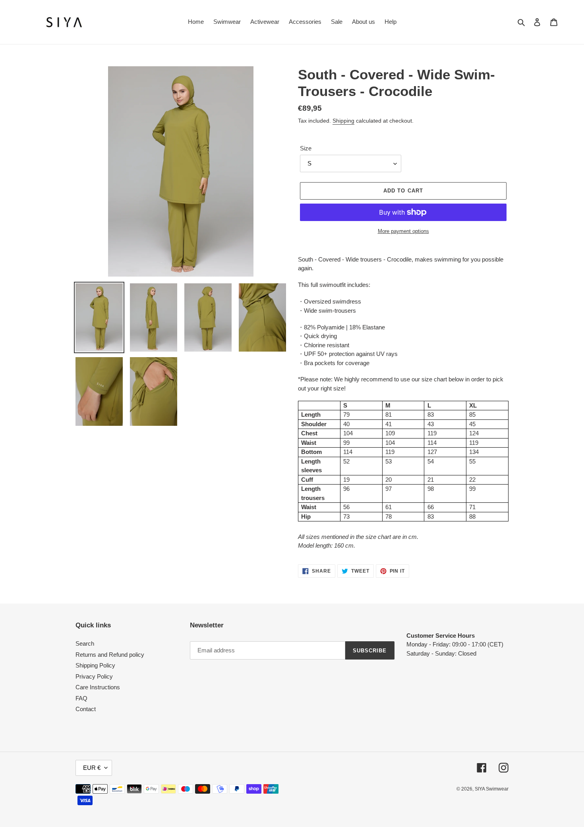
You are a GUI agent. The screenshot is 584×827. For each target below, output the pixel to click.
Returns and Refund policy (109, 654)
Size (305, 148)
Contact (85, 709)
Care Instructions (97, 687)
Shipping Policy (95, 665)
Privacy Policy (94, 676)
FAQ (81, 698)
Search (84, 643)
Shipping (343, 120)
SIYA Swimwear (492, 789)
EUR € (92, 767)
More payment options (403, 231)
